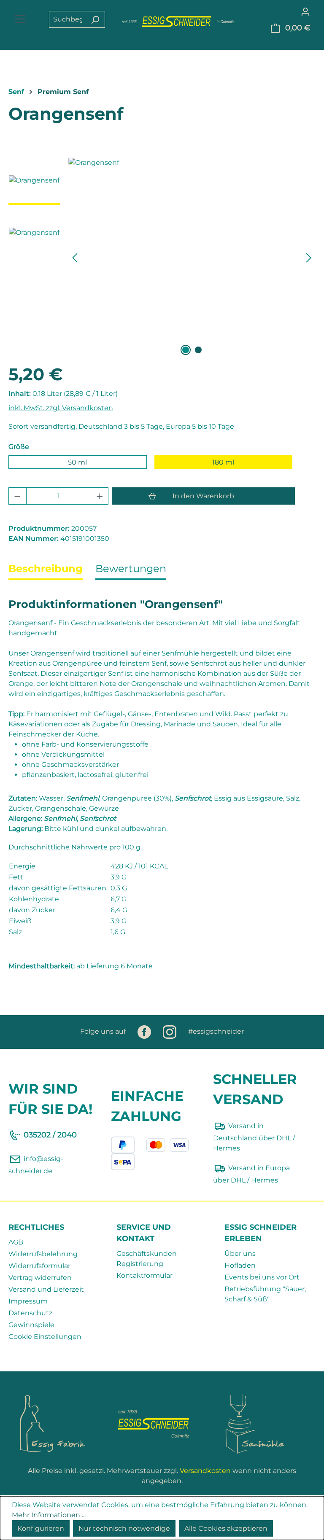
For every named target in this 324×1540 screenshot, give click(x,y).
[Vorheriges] (74, 257)
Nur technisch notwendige (124, 1528)
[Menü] (20, 20)
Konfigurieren (40, 1528)
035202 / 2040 (50, 1135)
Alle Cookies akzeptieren (225, 1528)
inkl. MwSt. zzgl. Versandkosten (60, 408)
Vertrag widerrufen (40, 1278)
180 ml (223, 462)
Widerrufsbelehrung (43, 1254)
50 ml (77, 462)
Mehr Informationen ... (49, 1515)
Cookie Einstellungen (44, 1337)
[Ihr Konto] (305, 11)
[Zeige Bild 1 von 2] (185, 350)
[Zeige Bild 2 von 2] (198, 350)
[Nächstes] (308, 257)
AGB (15, 1242)
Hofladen (240, 1265)
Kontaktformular (144, 1275)
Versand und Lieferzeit (46, 1289)
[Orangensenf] (191, 248)
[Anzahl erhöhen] (100, 496)
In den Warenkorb (203, 496)
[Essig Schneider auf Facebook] (145, 1031)
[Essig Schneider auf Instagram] (170, 1031)
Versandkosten (205, 1471)
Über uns (240, 1254)
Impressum (28, 1301)
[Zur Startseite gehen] (178, 21)
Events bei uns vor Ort (262, 1277)
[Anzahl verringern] (17, 496)
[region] (162, 257)
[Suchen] (95, 19)
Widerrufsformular (39, 1266)
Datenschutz (30, 1313)
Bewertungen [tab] (130, 568)
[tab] (45, 569)
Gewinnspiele (31, 1325)
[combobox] (67, 19)
